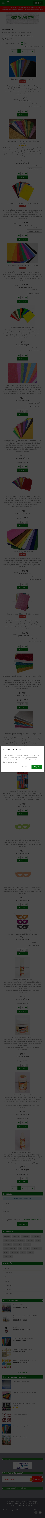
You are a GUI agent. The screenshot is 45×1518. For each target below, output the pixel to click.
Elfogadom (37, 767)
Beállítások (25, 767)
